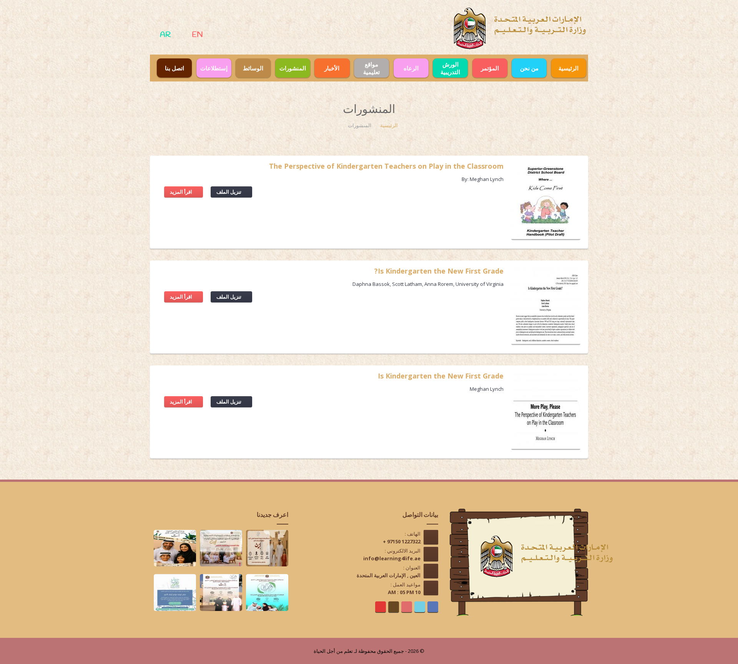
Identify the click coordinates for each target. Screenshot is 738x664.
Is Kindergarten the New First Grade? (439, 272)
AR (165, 35)
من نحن (529, 68)
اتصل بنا (174, 68)
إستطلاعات (214, 68)
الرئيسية (568, 68)
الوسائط (253, 68)
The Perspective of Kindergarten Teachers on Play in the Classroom (386, 167)
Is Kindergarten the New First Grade (441, 376)
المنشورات (292, 68)
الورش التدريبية (450, 68)
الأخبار (331, 68)
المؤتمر (490, 68)
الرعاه (411, 68)
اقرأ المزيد (181, 191)
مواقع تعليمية (371, 68)
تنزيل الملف (229, 191)
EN (197, 35)
